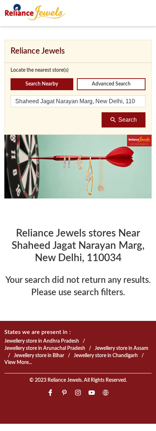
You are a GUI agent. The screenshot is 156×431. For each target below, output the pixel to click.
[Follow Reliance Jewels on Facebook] (50, 394)
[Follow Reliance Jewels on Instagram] (78, 394)
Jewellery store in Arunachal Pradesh (44, 348)
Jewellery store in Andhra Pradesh (41, 341)
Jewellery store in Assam (121, 348)
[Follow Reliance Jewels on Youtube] (92, 394)
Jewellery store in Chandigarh (106, 355)
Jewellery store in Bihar (39, 355)
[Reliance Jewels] (35, 12)
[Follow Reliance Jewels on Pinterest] (64, 394)
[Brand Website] (105, 394)
